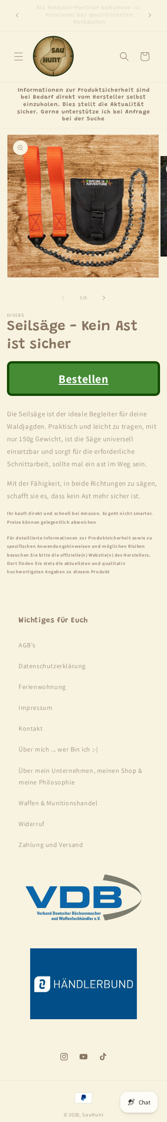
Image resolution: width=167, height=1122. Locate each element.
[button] (18, 56)
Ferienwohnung (42, 687)
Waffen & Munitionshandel (58, 803)
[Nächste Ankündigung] (150, 15)
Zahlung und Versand (51, 844)
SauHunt (92, 1114)
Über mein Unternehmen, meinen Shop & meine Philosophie (80, 776)
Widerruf (32, 824)
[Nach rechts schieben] (104, 298)
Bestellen (83, 378)
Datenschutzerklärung (52, 666)
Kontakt (31, 728)
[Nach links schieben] (63, 298)
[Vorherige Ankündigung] (17, 15)
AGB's (27, 645)
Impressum (35, 707)
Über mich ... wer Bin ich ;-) (58, 749)
